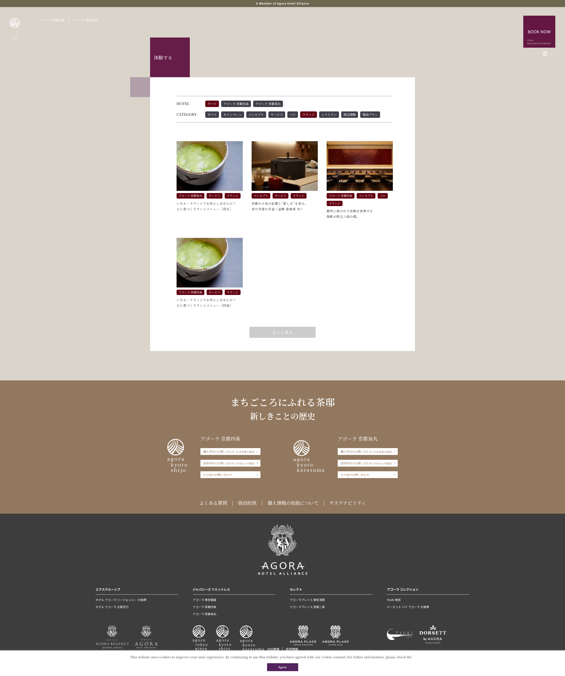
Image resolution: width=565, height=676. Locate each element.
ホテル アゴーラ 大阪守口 (112, 607)
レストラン (329, 114)
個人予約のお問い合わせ (228, 451)
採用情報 (292, 649)
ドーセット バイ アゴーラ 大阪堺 (408, 607)
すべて (212, 103)
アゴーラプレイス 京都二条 (307, 607)
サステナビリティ (347, 502)
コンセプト (256, 114)
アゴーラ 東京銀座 (204, 600)
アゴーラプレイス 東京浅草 (307, 600)
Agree (282, 667)
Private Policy (423, 657)
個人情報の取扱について (292, 502)
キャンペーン (232, 114)
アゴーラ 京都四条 (51, 20)
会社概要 (273, 649)
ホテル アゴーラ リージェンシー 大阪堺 (121, 600)
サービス (277, 114)
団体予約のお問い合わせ (228, 463)
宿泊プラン (370, 114)
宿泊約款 (247, 502)
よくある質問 (213, 502)
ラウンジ (308, 114)
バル (293, 114)
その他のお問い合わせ (217, 475)
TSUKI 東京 (394, 600)
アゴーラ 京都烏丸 (85, 20)
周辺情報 (349, 114)
